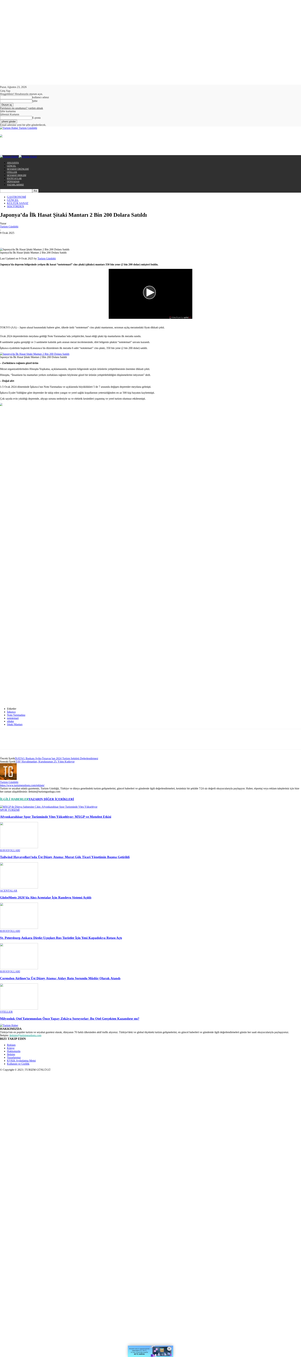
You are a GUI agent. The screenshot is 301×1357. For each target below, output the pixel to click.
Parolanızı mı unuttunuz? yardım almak (21, 108)
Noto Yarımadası (16, 714)
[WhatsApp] (43, 238)
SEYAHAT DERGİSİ (16, 175)
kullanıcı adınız (40, 97)
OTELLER (12, 172)
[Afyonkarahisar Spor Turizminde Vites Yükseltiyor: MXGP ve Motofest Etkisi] (48, 806)
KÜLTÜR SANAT (17, 203)
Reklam (11, 1044)
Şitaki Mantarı (14, 724)
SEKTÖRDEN (15, 206)
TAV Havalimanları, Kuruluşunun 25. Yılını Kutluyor (45, 761)
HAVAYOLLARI (10, 850)
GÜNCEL (11, 166)
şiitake (10, 721)
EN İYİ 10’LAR (14, 178)
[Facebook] (5, 238)
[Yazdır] (81, 238)
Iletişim (11, 1054)
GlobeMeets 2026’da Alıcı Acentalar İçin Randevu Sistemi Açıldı (45, 897)
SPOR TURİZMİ (10, 809)
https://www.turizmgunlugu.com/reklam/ (22, 785)
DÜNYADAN (13, 181)
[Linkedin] (56, 238)
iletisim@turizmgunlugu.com (25, 1035)
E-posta (36, 117)
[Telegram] (93, 238)
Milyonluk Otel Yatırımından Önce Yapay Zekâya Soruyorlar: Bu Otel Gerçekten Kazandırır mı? (69, 1018)
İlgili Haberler (14, 799)
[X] (18, 238)
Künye (10, 1048)
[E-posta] (68, 238)
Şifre (34, 100)
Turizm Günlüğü (9, 226)
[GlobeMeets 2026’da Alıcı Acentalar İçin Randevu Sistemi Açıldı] (19, 887)
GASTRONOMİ (16, 196)
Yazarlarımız (14, 1057)
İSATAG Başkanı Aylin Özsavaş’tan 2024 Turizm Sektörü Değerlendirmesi (56, 758)
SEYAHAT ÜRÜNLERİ (18, 169)
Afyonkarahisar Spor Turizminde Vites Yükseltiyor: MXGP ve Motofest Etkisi (55, 817)
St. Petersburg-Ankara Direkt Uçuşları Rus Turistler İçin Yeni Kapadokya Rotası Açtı (61, 938)
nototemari (13, 718)
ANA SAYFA (13, 162)
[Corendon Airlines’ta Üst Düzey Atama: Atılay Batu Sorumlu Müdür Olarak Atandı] (19, 968)
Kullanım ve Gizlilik (18, 1063)
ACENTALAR (8, 890)
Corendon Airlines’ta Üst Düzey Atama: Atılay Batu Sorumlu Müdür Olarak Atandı (60, 978)
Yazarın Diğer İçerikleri (51, 799)
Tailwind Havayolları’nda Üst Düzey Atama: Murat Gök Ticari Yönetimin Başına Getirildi (65, 857)
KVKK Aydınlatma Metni (21, 1060)
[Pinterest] (31, 238)
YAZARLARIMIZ (15, 184)
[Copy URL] (106, 238)
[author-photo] (8, 779)
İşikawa (11, 711)
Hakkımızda (13, 1051)
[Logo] (9, 156)
